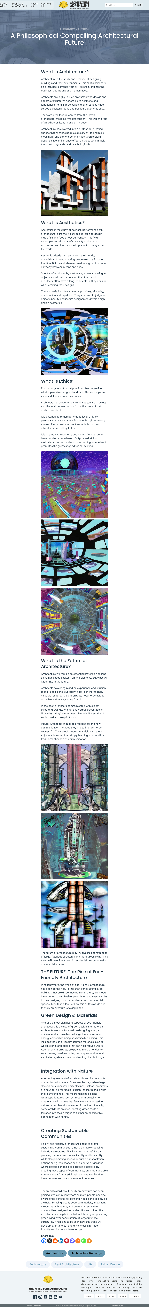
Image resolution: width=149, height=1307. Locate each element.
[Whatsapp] (83, 1240)
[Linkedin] (60, 1240)
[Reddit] (55, 1240)
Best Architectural (67, 1264)
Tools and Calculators (19, 5)
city (90, 1264)
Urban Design (110, 1264)
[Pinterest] (66, 1240)
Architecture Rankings (86, 1253)
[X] (49, 1240)
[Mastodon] (72, 1240)
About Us (34, 5)
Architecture (54, 1253)
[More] (89, 1240)
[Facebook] (43, 1240)
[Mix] (77, 1240)
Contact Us (46, 5)
